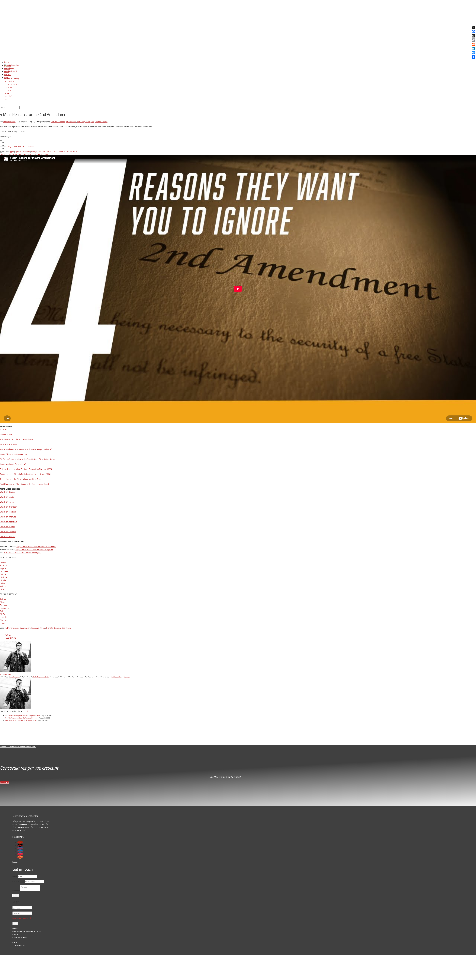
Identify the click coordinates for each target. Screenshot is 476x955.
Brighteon (4, 571)
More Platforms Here (68, 151)
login (7, 99)
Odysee (3, 562)
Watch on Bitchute (8, 516)
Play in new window (15, 146)
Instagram (4, 608)
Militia (42, 627)
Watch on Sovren (7, 501)
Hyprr (2, 622)
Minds (2, 602)
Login (15, 923)
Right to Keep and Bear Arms (58, 627)
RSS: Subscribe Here (27, 746)
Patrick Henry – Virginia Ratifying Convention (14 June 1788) (26, 469)
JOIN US (4, 782)
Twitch (3, 586)
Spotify (18, 151)
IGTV (2, 589)
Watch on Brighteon (8, 506)
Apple (11, 151)
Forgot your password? (21, 918)
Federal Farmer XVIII (8, 444)
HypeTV (3, 568)
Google (34, 151)
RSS (56, 151)
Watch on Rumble (7, 536)
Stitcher (42, 151)
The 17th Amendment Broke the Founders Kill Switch (21, 718)
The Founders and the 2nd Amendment (16, 439)
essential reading (12, 78)
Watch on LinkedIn (8, 531)
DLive (2, 583)
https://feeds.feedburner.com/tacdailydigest (22, 552)
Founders (35, 627)
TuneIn (50, 151)
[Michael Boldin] (15, 671)
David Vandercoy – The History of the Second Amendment (24, 483)
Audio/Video (71, 121)
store (7, 93)
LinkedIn (3, 616)
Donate (15, 862)
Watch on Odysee (7, 491)
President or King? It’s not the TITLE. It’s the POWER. (21, 720)
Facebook (4, 605)
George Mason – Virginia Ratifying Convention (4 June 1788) (25, 474)
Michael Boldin (9, 121)
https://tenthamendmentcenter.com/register (34, 549)
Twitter (3, 599)
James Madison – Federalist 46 (13, 464)
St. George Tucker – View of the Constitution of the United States (27, 459)
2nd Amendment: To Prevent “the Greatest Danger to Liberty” (26, 449)
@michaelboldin (116, 677)
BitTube (3, 580)
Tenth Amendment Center (41, 677)
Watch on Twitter (7, 526)
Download (30, 146)
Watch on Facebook (8, 511)
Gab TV (3, 574)
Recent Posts (10, 637)
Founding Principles (85, 121)
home (7, 75)
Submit (15, 895)
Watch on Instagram (8, 521)
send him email (14, 677)
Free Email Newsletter (9, 746)
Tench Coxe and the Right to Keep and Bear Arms (20, 479)
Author (8, 634)
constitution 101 (12, 84)
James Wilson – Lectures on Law (13, 454)
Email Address (18, 881)
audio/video (10, 81)
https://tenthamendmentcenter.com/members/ (36, 546)
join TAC (8, 96)
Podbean (26, 151)
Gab (1, 611)
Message (16, 890)
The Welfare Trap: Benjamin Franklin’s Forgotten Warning (22, 715)
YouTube (3, 565)
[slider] (24, 154)
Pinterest (4, 619)
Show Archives (6, 434)
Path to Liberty (101, 121)
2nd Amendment (58, 121)
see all (25, 711)
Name (14, 876)
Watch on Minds (7, 496)
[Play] (1, 140)
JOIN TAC (4, 429)
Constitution (25, 627)
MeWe (2, 614)
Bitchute (3, 577)
